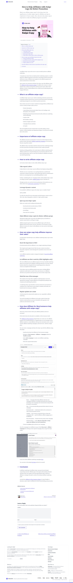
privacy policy (38, 554)
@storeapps (29, 573)
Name (18, 519)
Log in (65, 1)
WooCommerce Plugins (33, 1)
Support (45, 1)
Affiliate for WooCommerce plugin (29, 85)
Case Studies (50, 556)
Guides (54, 496)
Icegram (49, 571)
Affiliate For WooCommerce (48, 496)
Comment (19, 507)
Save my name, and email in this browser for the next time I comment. (31, 524)
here (42, 459)
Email (35, 519)
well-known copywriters (33, 183)
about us (13, 573)
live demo (34, 462)
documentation (15, 551)
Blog (41, 1)
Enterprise (50, 550)
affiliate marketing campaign (38, 141)
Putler (49, 570)
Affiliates (50, 558)
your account (12, 548)
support (36, 551)
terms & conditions (10, 556)
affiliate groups (36, 179)
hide (29, 44)
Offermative (50, 566)
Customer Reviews (52, 552)
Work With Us (51, 559)
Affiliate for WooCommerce (28, 318)
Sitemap (49, 561)
